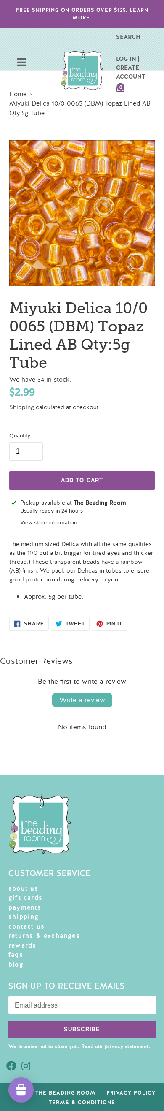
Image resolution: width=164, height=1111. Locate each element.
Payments (25, 907)
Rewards (22, 945)
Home (17, 94)
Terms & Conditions (82, 1102)
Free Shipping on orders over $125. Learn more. (82, 14)
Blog (16, 964)
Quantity (19, 436)
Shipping (21, 407)
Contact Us (26, 926)
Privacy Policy (130, 1092)
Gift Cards (25, 898)
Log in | (127, 58)
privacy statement (126, 1046)
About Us (23, 888)
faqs (15, 955)
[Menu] (22, 63)
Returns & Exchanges (44, 936)
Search (128, 37)
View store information (48, 523)
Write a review (82, 700)
